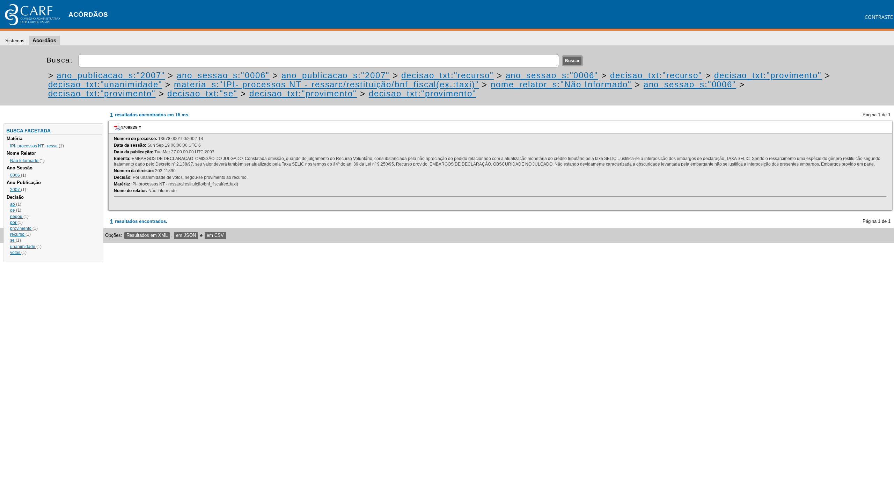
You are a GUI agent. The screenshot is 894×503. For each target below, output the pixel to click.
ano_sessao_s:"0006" (223, 75)
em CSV (215, 235)
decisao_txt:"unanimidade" (105, 84)
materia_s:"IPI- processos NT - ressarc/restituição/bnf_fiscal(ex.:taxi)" (326, 84)
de (13, 210)
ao (13, 204)
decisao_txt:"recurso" (447, 75)
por (13, 222)
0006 (15, 175)
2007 (15, 189)
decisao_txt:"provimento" (768, 75)
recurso (17, 234)
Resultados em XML (147, 235)
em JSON (186, 235)
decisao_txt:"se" (202, 93)
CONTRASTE (879, 17)
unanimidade (23, 246)
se (13, 240)
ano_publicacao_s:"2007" (111, 75)
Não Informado (24, 160)
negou (16, 216)
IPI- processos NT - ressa (34, 146)
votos (15, 252)
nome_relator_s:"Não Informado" (561, 84)
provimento (21, 228)
